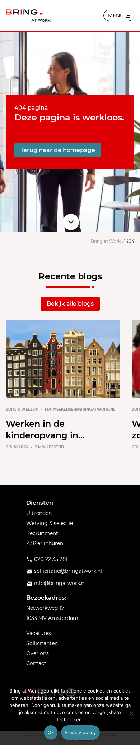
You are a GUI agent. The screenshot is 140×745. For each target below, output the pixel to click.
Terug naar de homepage (57, 150)
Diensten (39, 502)
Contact (36, 663)
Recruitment (42, 533)
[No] (131, 713)
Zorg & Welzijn (22, 409)
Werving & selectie (49, 523)
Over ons (37, 653)
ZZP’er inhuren (44, 543)
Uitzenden (39, 513)
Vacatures (38, 633)
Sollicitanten (42, 643)
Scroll (71, 222)
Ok (51, 732)
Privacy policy (80, 732)
